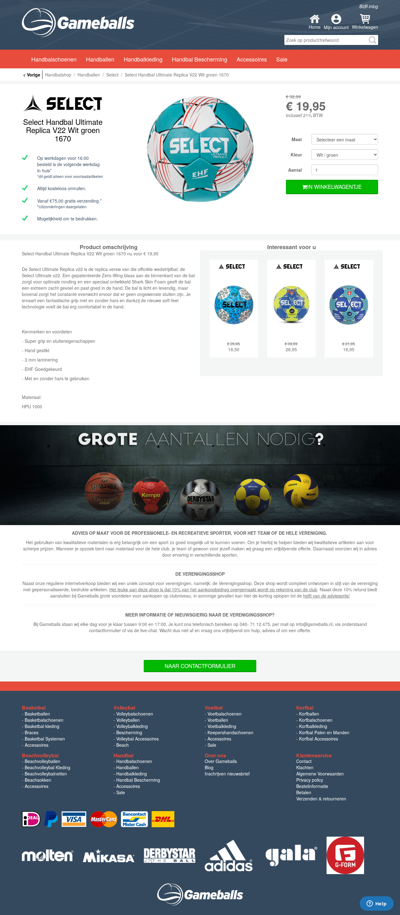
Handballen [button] (100, 59)
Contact (304, 761)
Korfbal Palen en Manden (324, 732)
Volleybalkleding (132, 726)
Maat (297, 139)
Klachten (304, 767)
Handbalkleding (131, 773)
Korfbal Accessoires (318, 738)
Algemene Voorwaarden (320, 773)
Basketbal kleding (42, 726)
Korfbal (304, 707)
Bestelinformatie (312, 786)
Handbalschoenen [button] (54, 59)
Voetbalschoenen (225, 714)
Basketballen (37, 714)
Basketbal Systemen (45, 738)
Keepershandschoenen (230, 732)
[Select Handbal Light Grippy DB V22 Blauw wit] (234, 313)
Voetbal (213, 707)
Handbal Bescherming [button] (199, 59)
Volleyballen (128, 720)
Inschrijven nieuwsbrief (227, 773)
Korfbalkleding (313, 726)
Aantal (295, 170)
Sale (282, 59)
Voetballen (218, 720)
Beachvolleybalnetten (46, 773)
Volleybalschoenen (134, 714)
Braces (31, 732)
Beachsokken (38, 780)
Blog (209, 767)
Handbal (123, 755)
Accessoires (36, 745)
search (372, 40)
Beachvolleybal (40, 755)
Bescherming (129, 732)
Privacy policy (309, 780)
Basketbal (34, 707)
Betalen (303, 792)
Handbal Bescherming (138, 780)
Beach (122, 745)
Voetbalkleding (222, 726)
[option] (200, 149)
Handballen (127, 767)
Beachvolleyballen (42, 761)
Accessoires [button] (252, 59)
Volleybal (124, 707)
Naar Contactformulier (200, 666)
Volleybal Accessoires (137, 738)
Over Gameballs (221, 761)
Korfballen (309, 714)
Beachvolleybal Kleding (47, 767)
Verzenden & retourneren (321, 798)
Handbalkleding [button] (143, 59)
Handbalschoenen (134, 761)
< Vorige (31, 74)
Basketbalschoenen (44, 720)
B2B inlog (368, 6)
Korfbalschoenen (315, 720)
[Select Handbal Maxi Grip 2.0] (291, 313)
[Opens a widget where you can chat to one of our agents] (376, 904)
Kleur (296, 154)
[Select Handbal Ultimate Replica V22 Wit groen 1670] (200, 149)
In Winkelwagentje (334, 186)
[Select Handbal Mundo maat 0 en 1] (349, 313)
